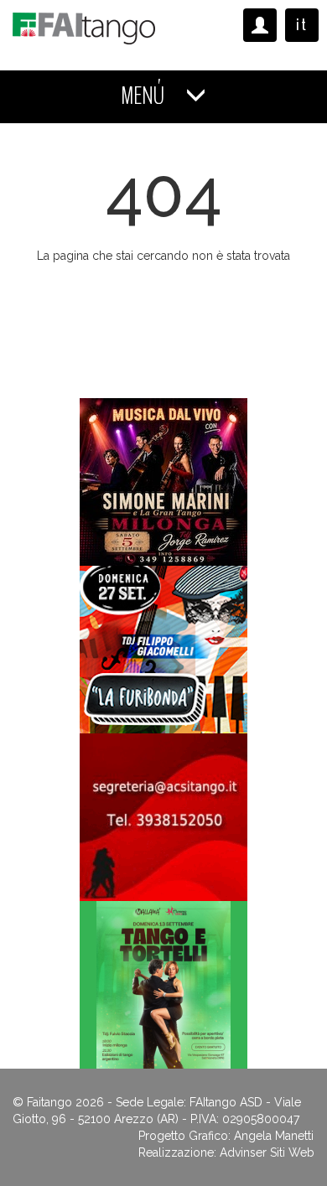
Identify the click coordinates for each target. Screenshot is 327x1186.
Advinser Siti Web (267, 1152)
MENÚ (145, 96)
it (302, 24)
